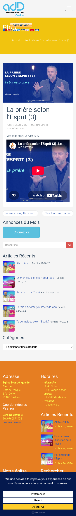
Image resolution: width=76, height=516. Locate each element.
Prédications (32, 40)
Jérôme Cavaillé (40, 125)
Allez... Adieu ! (24, 263)
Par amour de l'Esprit (28, 292)
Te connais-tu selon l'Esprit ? (32, 321)
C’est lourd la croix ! (56, 213)
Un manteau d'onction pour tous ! (35, 277)
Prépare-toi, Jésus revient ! (23, 213)
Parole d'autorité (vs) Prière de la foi (36, 306)
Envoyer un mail (12, 422)
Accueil (15, 40)
